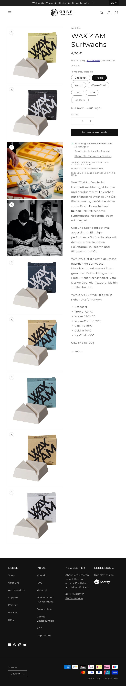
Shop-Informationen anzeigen (92, 156)
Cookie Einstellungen (45, 618)
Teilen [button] (78, 351)
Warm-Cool (98, 85)
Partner (13, 604)
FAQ (39, 582)
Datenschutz (45, 609)
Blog (11, 619)
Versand (42, 590)
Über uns (13, 582)
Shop (11, 575)
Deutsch (15, 673)
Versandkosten (93, 61)
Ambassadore (16, 590)
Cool (78, 92)
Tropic (99, 77)
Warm (79, 85)
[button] (9, 12)
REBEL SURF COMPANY (107, 679)
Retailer (13, 612)
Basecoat (81, 77)
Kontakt (42, 575)
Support (13, 597)
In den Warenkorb (94, 132)
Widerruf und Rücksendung (45, 599)
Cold (92, 92)
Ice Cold (80, 100)
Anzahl (75, 114)
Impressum (44, 635)
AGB (39, 628)
